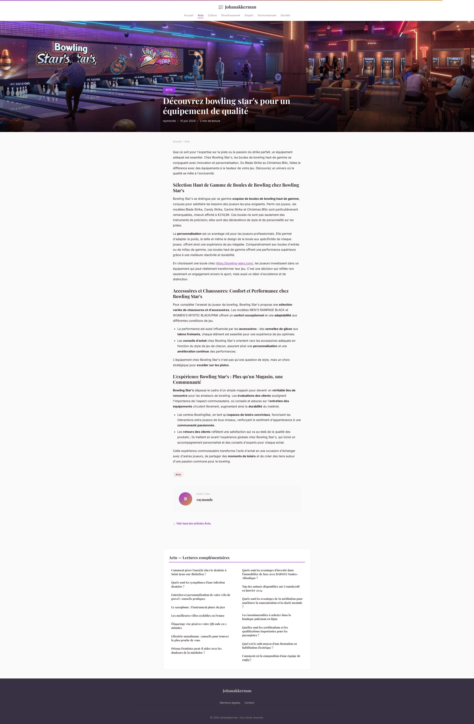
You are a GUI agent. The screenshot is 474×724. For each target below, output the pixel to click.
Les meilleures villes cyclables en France (197, 615)
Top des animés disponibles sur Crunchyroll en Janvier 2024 (271, 588)
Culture (212, 15)
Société (285, 15)
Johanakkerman (237, 7)
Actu (200, 15)
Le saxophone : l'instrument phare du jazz (198, 607)
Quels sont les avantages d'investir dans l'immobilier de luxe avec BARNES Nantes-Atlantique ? (270, 574)
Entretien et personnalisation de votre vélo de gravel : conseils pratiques (200, 597)
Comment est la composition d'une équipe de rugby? (271, 658)
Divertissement (230, 15)
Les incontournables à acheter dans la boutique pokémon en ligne (266, 617)
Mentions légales (230, 702)
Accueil (188, 15)
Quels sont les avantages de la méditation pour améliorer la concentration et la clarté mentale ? (272, 602)
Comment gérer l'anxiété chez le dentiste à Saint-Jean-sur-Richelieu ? (198, 572)
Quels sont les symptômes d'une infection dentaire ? (198, 584)
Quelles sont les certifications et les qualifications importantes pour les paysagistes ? (265, 631)
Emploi (249, 15)
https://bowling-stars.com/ (234, 263)
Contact (249, 702)
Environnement (267, 15)
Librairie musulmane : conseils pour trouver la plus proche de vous (200, 638)
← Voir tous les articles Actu (192, 523)
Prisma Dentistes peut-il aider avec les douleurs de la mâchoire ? (196, 650)
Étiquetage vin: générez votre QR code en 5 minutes (198, 626)
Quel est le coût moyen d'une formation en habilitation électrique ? (269, 645)
